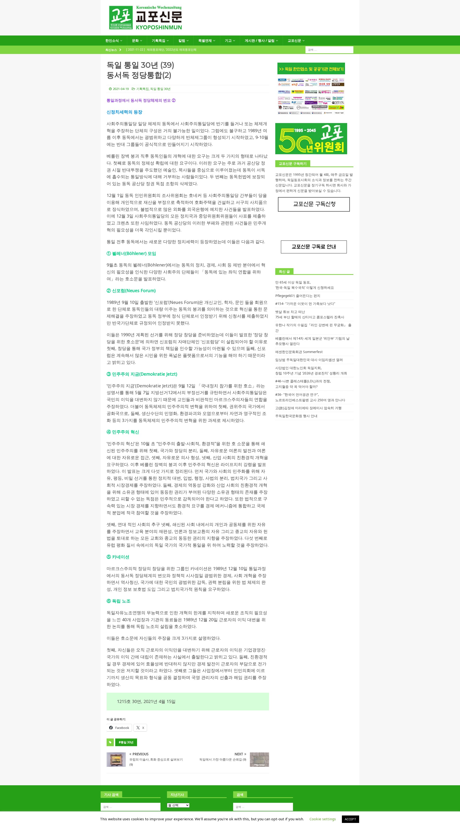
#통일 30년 (126, 742)
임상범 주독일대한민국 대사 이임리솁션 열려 (309, 359)
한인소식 (112, 40)
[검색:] (329, 49)
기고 (228, 40)
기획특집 (158, 40)
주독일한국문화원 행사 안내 (296, 416)
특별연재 (205, 40)
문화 (135, 40)
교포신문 (294, 40)
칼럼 (181, 40)
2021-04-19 (121, 89)
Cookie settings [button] (323, 818)
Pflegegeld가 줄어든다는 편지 (297, 295)
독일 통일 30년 (160, 89)
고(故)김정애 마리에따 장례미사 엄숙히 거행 (308, 408)
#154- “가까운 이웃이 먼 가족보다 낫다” (305, 303)
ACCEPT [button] (350, 819)
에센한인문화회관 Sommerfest (299, 351)
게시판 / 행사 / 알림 (260, 40)
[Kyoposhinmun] (230, 32)
